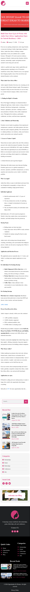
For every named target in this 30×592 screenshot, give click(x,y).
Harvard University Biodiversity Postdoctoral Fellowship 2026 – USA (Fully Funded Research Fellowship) (19, 434)
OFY (8, 389)
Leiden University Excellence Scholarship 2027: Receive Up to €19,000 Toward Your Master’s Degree (19, 416)
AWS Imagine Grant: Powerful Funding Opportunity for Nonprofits (18, 444)
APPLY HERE (4, 304)
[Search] (26, 402)
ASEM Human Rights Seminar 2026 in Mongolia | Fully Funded (19, 424)
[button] (27, 3)
